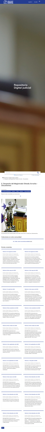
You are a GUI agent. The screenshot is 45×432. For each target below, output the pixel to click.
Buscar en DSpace (19, 175)
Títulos (17, 191)
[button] (30, 2)
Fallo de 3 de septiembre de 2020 (32, 344)
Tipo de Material (27, 191)
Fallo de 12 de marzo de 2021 (31, 289)
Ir (20, 196)
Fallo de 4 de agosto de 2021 (9, 251)
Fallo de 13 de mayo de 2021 (31, 270)
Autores (13, 191)
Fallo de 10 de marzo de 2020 (9, 376)
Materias (21, 191)
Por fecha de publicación (6, 191)
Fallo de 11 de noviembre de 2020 (32, 308)
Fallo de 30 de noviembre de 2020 (10, 308)
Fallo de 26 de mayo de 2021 (9, 270)
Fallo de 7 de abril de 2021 (9, 289)
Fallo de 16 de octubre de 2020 (32, 325)
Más (3, 427)
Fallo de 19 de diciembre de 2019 (32, 376)
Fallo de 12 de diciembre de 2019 (10, 394)
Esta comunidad (35, 175)
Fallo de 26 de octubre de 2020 (10, 325)
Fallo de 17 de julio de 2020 (31, 360)
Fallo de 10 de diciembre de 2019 (32, 394)
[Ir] (37, 173)
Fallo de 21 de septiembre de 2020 (11, 344)
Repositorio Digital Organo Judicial (11, 177)
